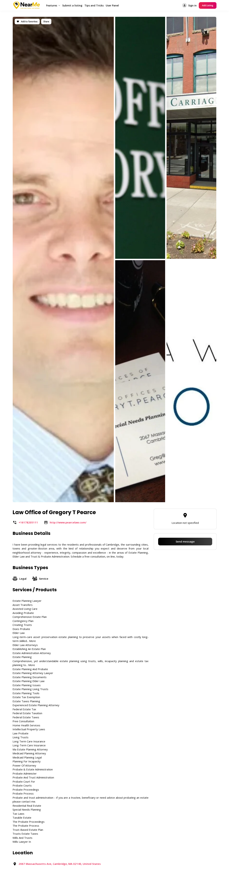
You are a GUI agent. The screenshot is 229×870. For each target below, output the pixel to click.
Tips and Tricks (94, 5)
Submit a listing (72, 5)
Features (51, 5)
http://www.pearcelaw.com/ (68, 522)
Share (46, 21)
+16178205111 (28, 522)
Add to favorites (29, 21)
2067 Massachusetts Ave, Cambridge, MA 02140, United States (60, 864)
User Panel (112, 5)
